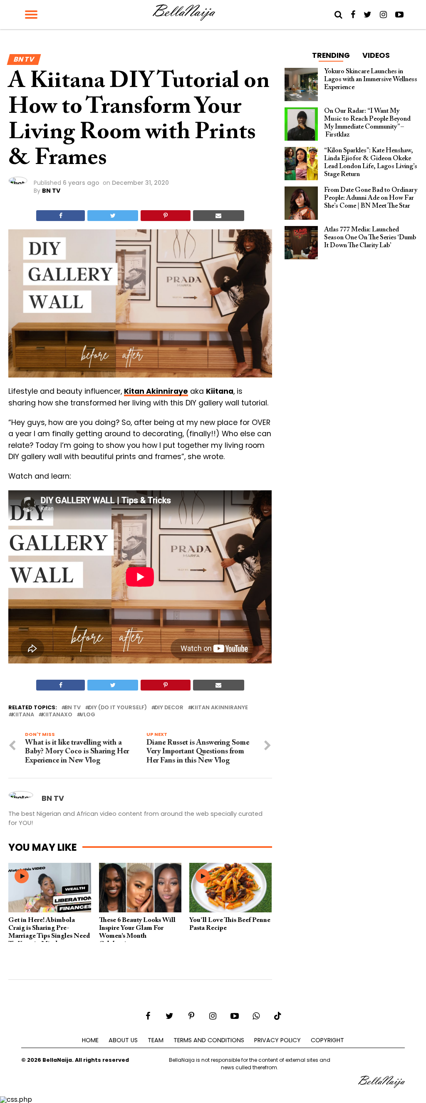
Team (155, 1040)
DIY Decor (168, 707)
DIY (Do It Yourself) (117, 707)
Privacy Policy (277, 1040)
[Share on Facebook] (60, 215)
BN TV (51, 190)
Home (90, 1040)
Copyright (327, 1040)
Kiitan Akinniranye (219, 707)
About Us (123, 1040)
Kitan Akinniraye (156, 391)
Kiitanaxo (57, 715)
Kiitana (23, 715)
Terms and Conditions (208, 1040)
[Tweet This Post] (112, 215)
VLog (87, 715)
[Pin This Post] (165, 215)
